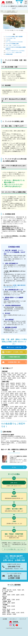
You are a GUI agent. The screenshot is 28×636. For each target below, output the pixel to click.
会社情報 (5, 619)
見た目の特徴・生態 (10, 38)
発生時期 (8, 40)
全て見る (14, 467)
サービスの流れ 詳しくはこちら (13, 549)
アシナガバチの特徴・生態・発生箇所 (14, 36)
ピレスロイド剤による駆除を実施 (13, 52)
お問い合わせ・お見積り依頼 (14, 347)
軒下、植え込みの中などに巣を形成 (14, 41)
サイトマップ (23, 619)
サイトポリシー (13, 619)
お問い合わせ (13, 482)
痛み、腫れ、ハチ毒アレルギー (13, 45)
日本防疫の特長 (8, 54)
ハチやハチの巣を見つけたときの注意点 (15, 50)
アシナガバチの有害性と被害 (12, 43)
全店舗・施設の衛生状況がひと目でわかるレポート (14, 286)
